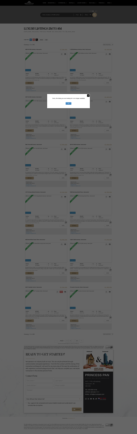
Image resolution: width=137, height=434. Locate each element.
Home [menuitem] (44, 2)
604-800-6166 (29, 89)
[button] (86, 399)
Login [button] (46, 39)
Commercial (61, 2)
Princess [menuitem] (101, 2)
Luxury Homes (81, 2)
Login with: (26, 39)
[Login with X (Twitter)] (37, 40)
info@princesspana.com (31, 90)
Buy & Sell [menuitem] (92, 2)
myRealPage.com (71, 418)
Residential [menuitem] (51, 2)
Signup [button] (41, 39)
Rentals (71, 2)
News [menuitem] (108, 2)
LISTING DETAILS (29, 83)
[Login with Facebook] (31, 40)
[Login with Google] (34, 40)
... (73, 341)
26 (77, 341)
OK (68, 103)
